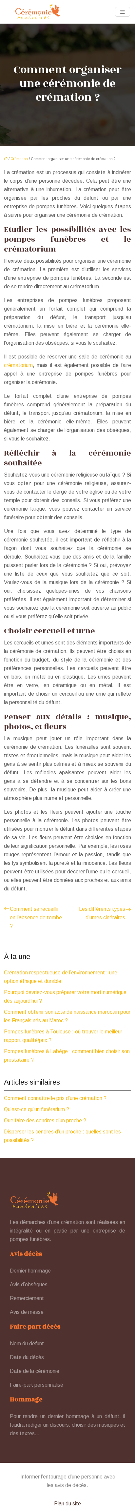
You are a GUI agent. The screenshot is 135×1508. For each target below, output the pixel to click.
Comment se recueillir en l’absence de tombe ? (36, 917)
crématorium (18, 365)
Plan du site (67, 1503)
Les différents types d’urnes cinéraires (102, 913)
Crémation (19, 159)
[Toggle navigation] (122, 12)
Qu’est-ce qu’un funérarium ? (36, 1109)
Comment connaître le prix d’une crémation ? (55, 1098)
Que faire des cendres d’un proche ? (45, 1120)
